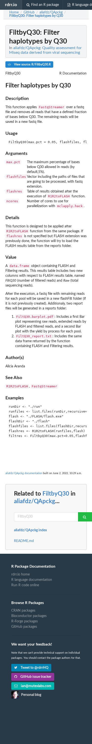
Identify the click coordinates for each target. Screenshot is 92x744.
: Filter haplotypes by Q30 (36, 16)
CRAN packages (23, 610)
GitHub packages (24, 626)
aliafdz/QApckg (34, 501)
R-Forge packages (24, 621)
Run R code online (25, 585)
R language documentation (31, 580)
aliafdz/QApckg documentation (23, 473)
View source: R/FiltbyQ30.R (32, 64)
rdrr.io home (20, 574)
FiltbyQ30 (55, 494)
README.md (24, 541)
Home (14, 12)
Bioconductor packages (29, 616)
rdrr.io (11, 5)
